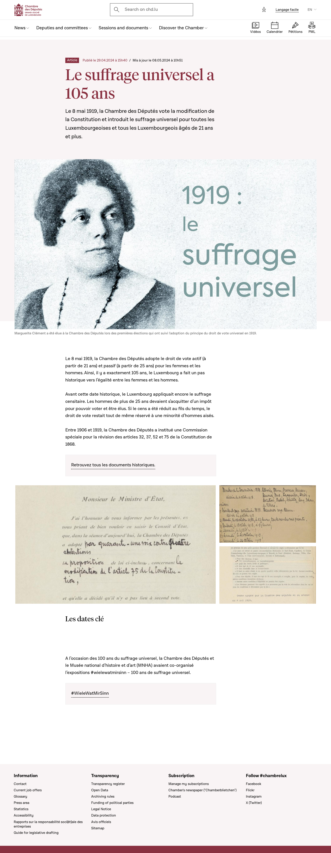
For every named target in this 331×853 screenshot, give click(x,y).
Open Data (99, 790)
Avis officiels (101, 822)
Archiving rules (102, 796)
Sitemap (97, 828)
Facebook (253, 784)
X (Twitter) (254, 803)
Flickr (250, 790)
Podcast (174, 796)
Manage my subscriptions (188, 784)
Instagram (254, 796)
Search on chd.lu (141, 9)
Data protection (103, 815)
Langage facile (287, 9)
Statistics (21, 809)
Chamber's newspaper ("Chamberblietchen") (202, 790)
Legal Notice (101, 809)
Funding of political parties (112, 803)
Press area (21, 803)
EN (310, 9)
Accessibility (24, 815)
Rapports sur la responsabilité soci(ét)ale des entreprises (48, 824)
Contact (20, 784)
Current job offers (28, 790)
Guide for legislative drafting (36, 832)
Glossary (20, 796)
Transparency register (108, 784)
